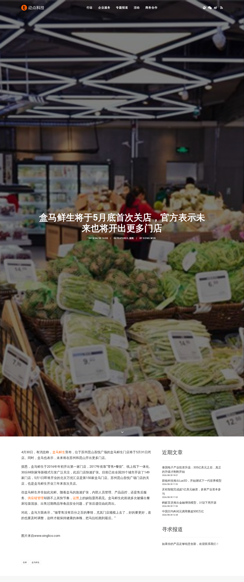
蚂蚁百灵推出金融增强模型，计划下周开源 (189, 502)
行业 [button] (90, 7)
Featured (122, 238)
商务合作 (151, 7)
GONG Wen (149, 238)
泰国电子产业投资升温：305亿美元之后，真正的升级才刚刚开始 (191, 469)
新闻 (131, 238)
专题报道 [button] (122, 7)
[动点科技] (32, 8)
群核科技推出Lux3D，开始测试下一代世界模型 (191, 480)
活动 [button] (137, 7)
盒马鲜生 (58, 452)
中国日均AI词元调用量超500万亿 (183, 511)
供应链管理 (36, 498)
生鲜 (25, 562)
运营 (76, 498)
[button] (204, 7)
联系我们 (210, 544)
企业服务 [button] (104, 7)
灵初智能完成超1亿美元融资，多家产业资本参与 (191, 491)
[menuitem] (89, 7)
